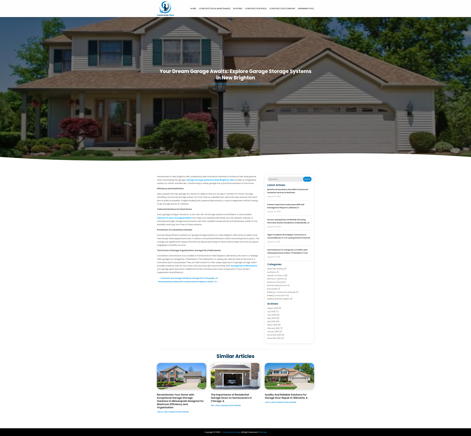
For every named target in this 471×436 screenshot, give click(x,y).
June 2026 (271, 315)
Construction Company (282, 8)
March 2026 (272, 325)
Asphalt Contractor (275, 275)
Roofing (237, 8)
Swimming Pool (306, 8)
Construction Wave (256, 8)
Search (307, 179)
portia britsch (221, 84)
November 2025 (274, 338)
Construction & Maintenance (215, 8)
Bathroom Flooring (275, 282)
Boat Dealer (272, 289)
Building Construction (276, 295)
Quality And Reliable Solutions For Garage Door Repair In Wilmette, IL (286, 396)
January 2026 (273, 331)
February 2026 (273, 328)
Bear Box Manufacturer (277, 285)
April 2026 (271, 321)
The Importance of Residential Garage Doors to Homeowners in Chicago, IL (231, 398)
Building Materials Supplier (278, 299)
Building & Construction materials (281, 292)
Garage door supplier (250, 84)
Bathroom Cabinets (275, 279)
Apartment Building (275, 269)
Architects (271, 272)
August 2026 (272, 308)
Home (193, 8)
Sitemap (263, 432)
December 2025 (274, 335)
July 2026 (271, 311)
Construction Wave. (231, 432)
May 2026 (271, 318)
